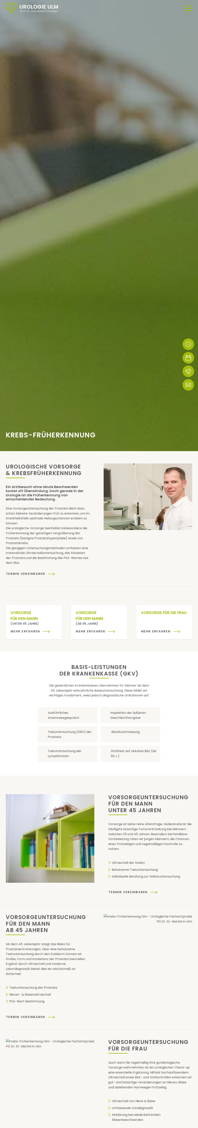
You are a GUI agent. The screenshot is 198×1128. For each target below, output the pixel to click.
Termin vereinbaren (25, 574)
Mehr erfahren (25, 631)
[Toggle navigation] (188, 8)
